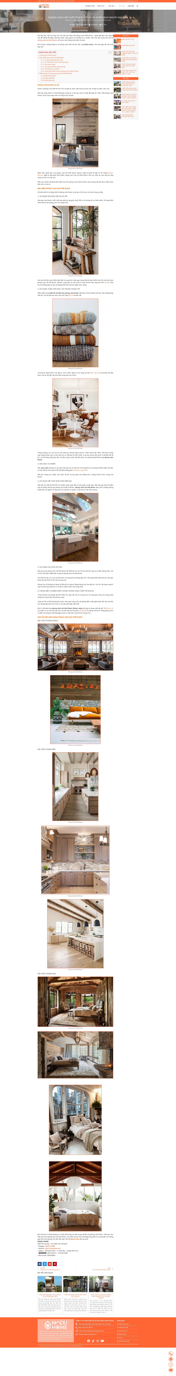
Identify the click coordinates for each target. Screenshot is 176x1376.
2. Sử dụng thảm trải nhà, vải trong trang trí (56, 62)
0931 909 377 (118, 1)
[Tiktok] (93, 1341)
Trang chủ (90, 6)
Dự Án (111, 6)
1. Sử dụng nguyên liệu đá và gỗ (53, 60)
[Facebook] (88, 1341)
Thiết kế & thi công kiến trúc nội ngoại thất (129, 59)
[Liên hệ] (172, 1353)
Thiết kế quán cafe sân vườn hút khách (75, 1295)
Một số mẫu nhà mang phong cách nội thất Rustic (56, 73)
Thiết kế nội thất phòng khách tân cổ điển (130, 53)
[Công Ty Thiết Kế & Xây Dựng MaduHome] (44, 6)
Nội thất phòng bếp (48, 78)
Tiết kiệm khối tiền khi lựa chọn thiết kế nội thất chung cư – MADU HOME (129, 109)
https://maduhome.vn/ (53, 1248)
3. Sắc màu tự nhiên (49, 64)
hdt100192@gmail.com (132, 1)
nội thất (106, 282)
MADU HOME (50, 1246)
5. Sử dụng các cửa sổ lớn (51, 69)
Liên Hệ (131, 6)
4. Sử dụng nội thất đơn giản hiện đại (54, 66)
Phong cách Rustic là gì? (48, 55)
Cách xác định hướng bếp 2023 (128, 115)
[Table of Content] (110, 52)
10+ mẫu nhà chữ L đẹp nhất (129, 101)
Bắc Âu (70, 295)
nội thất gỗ (82, 610)
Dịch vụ (100, 6)
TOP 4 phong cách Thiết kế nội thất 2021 (129, 65)
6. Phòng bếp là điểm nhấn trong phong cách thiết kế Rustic (61, 71)
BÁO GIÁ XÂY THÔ (128, 39)
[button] (40, 1264)
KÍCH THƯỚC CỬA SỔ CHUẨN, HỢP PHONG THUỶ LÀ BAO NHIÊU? (101, 1296)
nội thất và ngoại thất (80, 470)
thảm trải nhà (95, 373)
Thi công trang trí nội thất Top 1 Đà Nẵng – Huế (129, 72)
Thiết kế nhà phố (128, 45)
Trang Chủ (68, 20)
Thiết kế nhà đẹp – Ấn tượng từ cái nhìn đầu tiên (50, 1295)
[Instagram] (97, 1341)
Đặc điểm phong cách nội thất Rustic (52, 57)
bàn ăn (108, 608)
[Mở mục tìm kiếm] (136, 6)
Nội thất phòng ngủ (48, 80)
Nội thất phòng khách (49, 76)
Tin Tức (122, 6)
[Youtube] (102, 1341)
